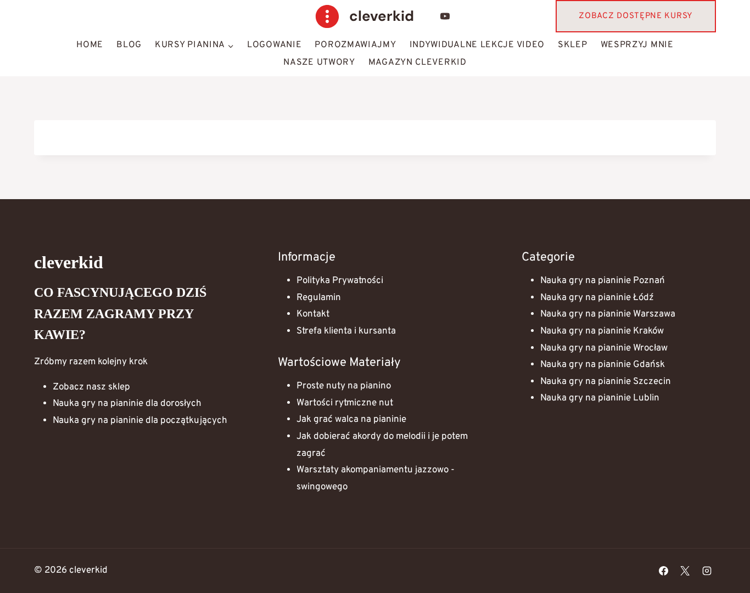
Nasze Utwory (319, 62)
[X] (685, 570)
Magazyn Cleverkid (417, 62)
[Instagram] (706, 570)
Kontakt (312, 314)
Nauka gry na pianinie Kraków (602, 331)
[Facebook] (663, 570)
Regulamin (318, 298)
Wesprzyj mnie (637, 44)
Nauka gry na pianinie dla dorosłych (127, 404)
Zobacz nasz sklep (91, 387)
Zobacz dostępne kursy (636, 16)
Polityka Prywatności (339, 281)
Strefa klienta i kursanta (346, 331)
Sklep (572, 44)
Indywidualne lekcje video (477, 44)
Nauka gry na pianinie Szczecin (605, 382)
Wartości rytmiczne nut (344, 403)
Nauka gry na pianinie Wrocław (604, 348)
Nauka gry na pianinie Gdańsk (602, 365)
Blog (129, 44)
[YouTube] (445, 16)
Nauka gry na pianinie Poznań (602, 281)
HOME (89, 44)
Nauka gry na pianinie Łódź (597, 298)
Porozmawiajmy (355, 44)
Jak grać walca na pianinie (351, 420)
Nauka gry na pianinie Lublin (599, 398)
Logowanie (274, 44)
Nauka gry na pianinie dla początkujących (140, 421)
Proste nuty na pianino (343, 386)
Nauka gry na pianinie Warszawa (607, 314)
